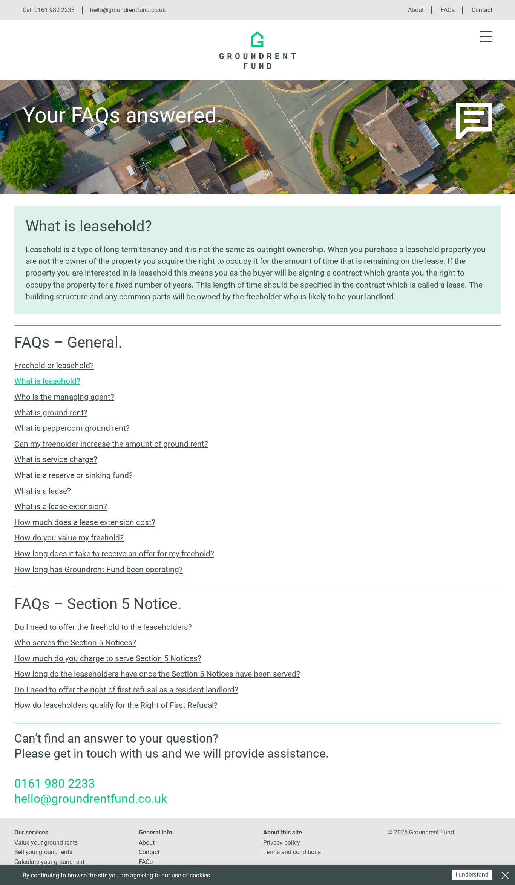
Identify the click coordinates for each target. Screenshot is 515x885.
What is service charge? (55, 459)
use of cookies (191, 875)
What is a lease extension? (60, 506)
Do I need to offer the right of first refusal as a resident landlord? (126, 689)
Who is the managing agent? (64, 396)
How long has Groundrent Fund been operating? (98, 569)
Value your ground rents (46, 842)
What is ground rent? (50, 412)
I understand (472, 874)
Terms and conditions (292, 852)
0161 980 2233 (54, 10)
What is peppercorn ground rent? (72, 428)
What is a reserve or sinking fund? (73, 475)
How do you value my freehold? (69, 537)
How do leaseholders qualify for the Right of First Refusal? (116, 705)
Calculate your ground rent (49, 861)
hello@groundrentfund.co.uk (128, 10)
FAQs (448, 10)
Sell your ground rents (43, 852)
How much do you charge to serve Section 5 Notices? (107, 658)
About (416, 10)
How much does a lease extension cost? (84, 522)
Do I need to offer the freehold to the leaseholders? (103, 627)
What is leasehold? (47, 381)
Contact (482, 10)
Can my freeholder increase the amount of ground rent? (111, 444)
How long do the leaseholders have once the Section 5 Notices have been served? (157, 673)
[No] (505, 874)
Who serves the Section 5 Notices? (75, 642)
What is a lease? (42, 491)
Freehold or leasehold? (54, 365)
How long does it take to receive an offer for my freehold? (114, 553)
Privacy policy (281, 842)
